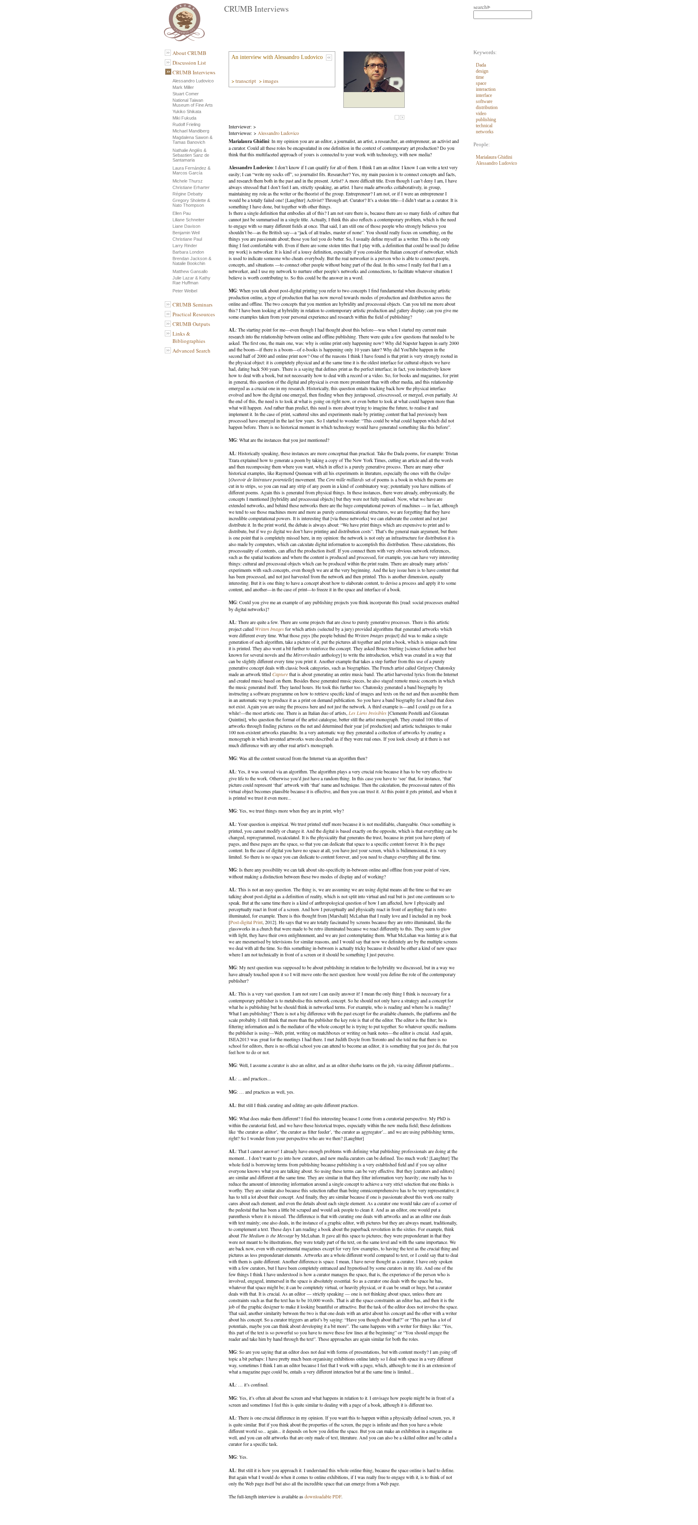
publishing (486, 119)
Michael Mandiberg (190, 130)
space (481, 83)
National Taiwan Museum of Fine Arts (192, 102)
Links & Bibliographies (188, 337)
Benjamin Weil (186, 232)
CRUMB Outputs (191, 324)
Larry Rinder (184, 245)
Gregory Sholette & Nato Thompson (191, 203)
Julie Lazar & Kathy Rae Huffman (191, 280)
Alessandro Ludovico (193, 80)
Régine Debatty (187, 193)
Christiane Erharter (191, 187)
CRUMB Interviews (193, 72)
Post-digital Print (246, 922)
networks (485, 131)
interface (484, 95)
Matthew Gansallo (190, 271)
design (482, 71)
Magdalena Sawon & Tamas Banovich (192, 140)
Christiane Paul (187, 239)
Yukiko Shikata (186, 111)
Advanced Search (191, 350)
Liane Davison (186, 226)
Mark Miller (183, 87)
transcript (246, 80)
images (271, 80)
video (481, 113)
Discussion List (189, 62)
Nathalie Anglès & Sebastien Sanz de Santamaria (190, 155)
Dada (481, 65)
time (480, 77)
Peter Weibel (184, 290)
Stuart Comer (185, 93)
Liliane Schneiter (188, 219)
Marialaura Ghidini (494, 157)
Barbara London (188, 252)
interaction (486, 89)
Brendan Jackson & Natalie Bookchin (191, 261)
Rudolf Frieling (186, 124)
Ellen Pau (181, 213)
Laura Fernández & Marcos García (191, 170)
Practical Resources (193, 314)
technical (484, 125)
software (484, 101)
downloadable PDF (323, 1496)
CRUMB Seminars (192, 304)
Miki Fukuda (184, 118)
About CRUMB (189, 53)
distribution (487, 107)
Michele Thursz (187, 181)
